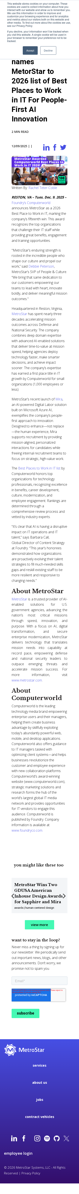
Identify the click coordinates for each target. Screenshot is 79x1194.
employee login (18, 1153)
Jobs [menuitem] (39, 1099)
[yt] (30, 1138)
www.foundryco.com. (27, 830)
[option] (39, 895)
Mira (58, 399)
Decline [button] (48, 50)
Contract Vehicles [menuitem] (39, 1116)
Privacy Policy (30, 1173)
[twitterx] (66, 1138)
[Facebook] (24, 1138)
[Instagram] (37, 1138)
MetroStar (19, 313)
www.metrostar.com (27, 680)
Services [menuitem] (39, 1065)
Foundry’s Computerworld (31, 202)
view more (39, 924)
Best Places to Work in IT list (39, 468)
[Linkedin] (14, 1138)
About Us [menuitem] (39, 1082)
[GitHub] (57, 1138)
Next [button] (64, 898)
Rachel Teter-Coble (42, 187)
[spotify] (47, 1138)
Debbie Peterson (41, 266)
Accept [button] (30, 50)
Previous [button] (13, 898)
